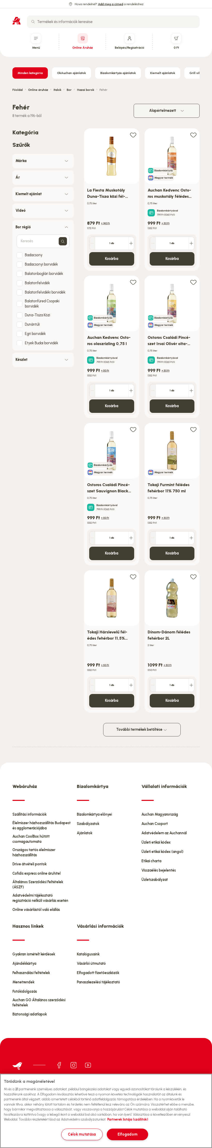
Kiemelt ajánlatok (162, 73)
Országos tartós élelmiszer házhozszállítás (33, 852)
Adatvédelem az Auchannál (164, 833)
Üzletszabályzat (154, 880)
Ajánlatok (84, 833)
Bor (69, 90)
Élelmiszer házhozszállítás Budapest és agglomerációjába (41, 825)
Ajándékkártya (24, 963)
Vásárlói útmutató (91, 963)
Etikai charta (151, 861)
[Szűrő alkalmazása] (63, 241)
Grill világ (196, 73)
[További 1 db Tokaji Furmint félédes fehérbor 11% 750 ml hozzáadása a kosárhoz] (191, 537)
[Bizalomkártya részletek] (151, 212)
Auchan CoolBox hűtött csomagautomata (31, 839)
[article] (111, 200)
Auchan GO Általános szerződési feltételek (38, 1002)
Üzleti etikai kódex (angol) (162, 852)
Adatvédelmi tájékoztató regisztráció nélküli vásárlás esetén (40, 898)
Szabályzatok (88, 824)
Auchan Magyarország (159, 814)
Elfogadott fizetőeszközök (98, 973)
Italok (57, 90)
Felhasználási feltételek (31, 973)
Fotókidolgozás (24, 991)
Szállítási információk (29, 814)
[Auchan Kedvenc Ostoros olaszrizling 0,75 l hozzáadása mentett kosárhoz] (133, 282)
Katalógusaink (88, 954)
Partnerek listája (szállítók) (127, 1119)
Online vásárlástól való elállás (36, 910)
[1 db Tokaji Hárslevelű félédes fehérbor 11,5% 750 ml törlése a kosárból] (92, 685)
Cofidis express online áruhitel (36, 873)
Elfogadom (127, 1134)
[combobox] (113, 22)
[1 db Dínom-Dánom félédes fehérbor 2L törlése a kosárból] (153, 685)
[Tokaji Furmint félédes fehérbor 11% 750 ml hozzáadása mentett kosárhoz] (193, 429)
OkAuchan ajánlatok (71, 73)
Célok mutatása (82, 1134)
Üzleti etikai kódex (156, 842)
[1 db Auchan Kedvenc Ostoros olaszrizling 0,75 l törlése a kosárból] (92, 390)
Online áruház (38, 90)
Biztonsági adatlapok (29, 1014)
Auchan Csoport (154, 824)
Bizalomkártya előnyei (94, 814)
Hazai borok (85, 90)
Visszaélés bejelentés (158, 870)
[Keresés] (33, 22)
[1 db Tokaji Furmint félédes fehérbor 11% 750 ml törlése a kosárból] (153, 537)
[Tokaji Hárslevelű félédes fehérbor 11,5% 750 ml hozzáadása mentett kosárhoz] (133, 576)
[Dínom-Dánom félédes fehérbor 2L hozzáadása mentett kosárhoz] (193, 576)
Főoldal (17, 90)
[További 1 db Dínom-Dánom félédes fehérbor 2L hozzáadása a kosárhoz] (191, 685)
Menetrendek (23, 982)
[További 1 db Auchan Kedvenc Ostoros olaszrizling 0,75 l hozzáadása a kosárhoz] (131, 390)
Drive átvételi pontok (29, 864)
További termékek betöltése (139, 729)
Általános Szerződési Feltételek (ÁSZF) (37, 884)
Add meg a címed (110, 4)
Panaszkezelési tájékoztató (98, 982)
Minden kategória (30, 73)
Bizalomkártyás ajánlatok (118, 73)
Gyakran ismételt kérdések (33, 954)
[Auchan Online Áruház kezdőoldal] (16, 21)
